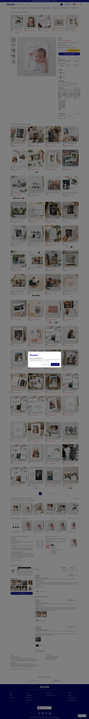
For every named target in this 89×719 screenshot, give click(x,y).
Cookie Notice (44, 359)
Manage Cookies (45, 364)
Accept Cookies (55, 364)
